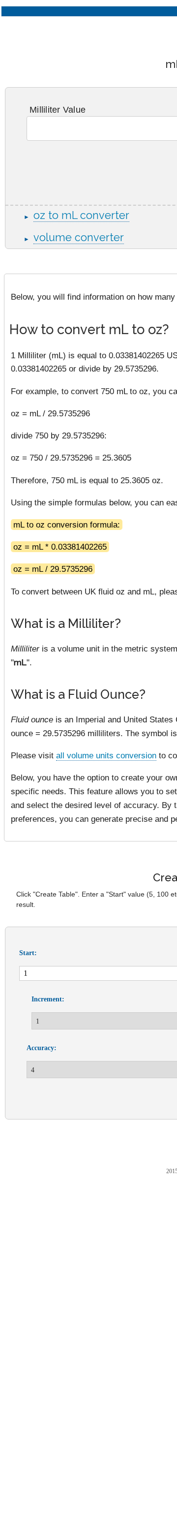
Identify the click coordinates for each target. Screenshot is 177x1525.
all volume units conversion (106, 755)
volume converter (78, 237)
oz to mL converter (81, 215)
